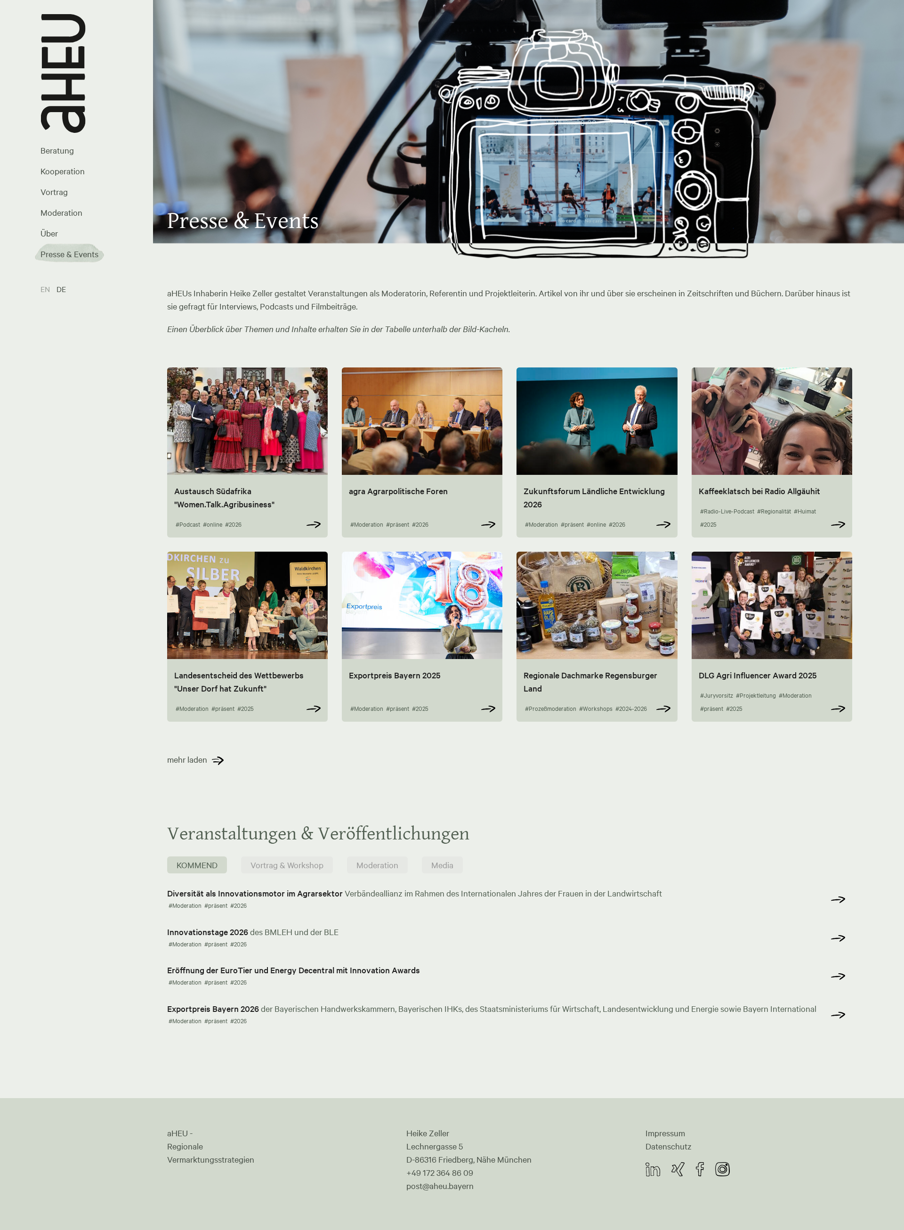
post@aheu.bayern (440, 1185)
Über (49, 233)
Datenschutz (669, 1146)
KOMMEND (197, 865)
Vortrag (54, 191)
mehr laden (187, 759)
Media (442, 865)
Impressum (665, 1133)
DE (61, 289)
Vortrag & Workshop (286, 865)
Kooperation (62, 171)
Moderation (61, 212)
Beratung (57, 150)
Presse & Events (69, 254)
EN (46, 289)
